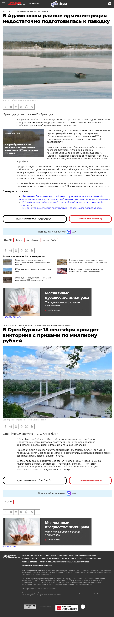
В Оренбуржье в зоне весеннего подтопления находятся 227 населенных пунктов (32, 262)
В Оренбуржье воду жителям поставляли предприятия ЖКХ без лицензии (33, 279)
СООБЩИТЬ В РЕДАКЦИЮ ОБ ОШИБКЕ (37, 565)
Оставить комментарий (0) (90, 219)
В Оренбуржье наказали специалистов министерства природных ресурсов (86, 270)
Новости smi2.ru (12, 317)
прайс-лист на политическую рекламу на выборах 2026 (64, 562)
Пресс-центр (51, 555)
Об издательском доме (32, 555)
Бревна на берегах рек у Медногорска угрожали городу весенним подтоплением (88, 261)
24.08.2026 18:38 (9, 325)
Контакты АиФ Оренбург (72, 559)
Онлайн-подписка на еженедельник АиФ (78, 555)
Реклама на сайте (94, 559)
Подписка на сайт (30, 559)
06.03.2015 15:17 (9, 11)
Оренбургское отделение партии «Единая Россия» (25, 420)
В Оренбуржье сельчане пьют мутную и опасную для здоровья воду (62, 208)
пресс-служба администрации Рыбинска (21, 100)
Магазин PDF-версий (50, 559)
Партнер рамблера (45, 606)
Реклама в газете (29, 562)
